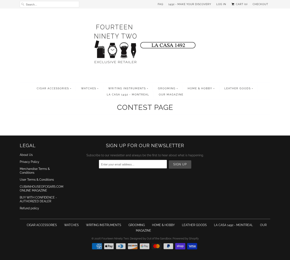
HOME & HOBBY (200, 88)
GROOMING (167, 88)
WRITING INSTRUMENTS (127, 88)
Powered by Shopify (186, 238)
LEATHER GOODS (237, 88)
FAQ (160, 4)
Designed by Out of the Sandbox (151, 238)
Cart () (241, 4)
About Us (26, 155)
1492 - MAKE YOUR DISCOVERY (189, 4)
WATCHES (88, 88)
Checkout (260, 4)
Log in (221, 4)
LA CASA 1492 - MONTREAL (128, 94)
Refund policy (29, 208)
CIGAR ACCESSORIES (53, 88)
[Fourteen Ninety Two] (145, 46)
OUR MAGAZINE (171, 94)
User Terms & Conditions (37, 179)
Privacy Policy (29, 162)
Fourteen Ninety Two (115, 238)
